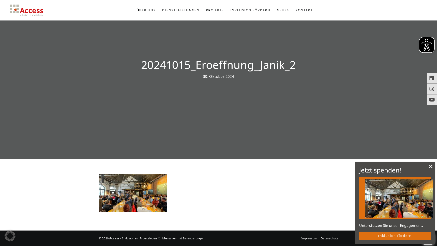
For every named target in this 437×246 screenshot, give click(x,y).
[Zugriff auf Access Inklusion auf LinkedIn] (432, 78)
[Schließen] (431, 168)
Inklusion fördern (395, 235)
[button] (10, 236)
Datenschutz (329, 238)
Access (26, 10)
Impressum (309, 238)
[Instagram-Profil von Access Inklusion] (432, 89)
